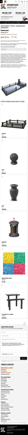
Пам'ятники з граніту (7, 367)
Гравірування (3, 378)
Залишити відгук (10, 432)
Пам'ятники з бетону (5, 391)
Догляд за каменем (5, 408)
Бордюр (2, 397)
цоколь (6, 56)
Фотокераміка (4, 380)
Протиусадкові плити (5, 392)
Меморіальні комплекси (6, 372)
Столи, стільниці (4, 414)
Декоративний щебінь (5, 419)
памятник (11, 56)
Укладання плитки (4, 403)
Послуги (3, 402)
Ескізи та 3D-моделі (5, 405)
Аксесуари (3, 383)
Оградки (2, 394)
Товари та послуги (7, 364)
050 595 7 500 (6, 13)
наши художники (5, 60)
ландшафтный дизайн (16, 57)
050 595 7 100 (20, 13)
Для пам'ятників (5, 377)
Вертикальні (3, 369)
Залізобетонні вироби (7, 389)
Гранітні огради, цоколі (5, 386)
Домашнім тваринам (5, 374)
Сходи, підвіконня (4, 416)
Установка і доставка (5, 410)
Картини (2, 417)
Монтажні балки (4, 399)
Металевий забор (4, 385)
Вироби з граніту (6, 413)
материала (8, 65)
